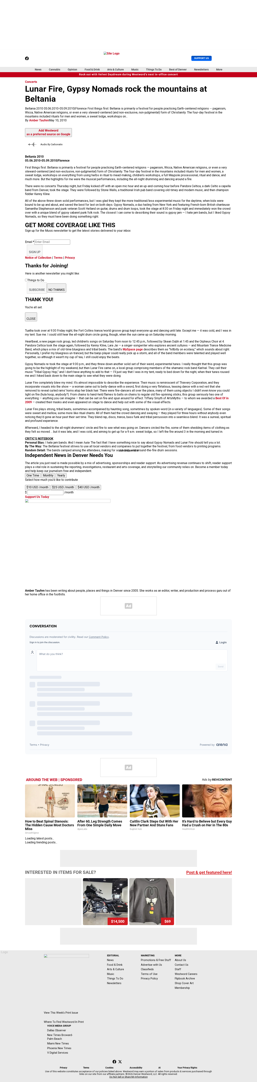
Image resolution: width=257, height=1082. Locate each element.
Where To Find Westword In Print (64, 1021)
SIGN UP (34, 252)
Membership (182, 987)
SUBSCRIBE (37, 290)
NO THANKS (56, 290)
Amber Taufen (39, 120)
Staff (178, 969)
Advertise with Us (151, 964)
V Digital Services (57, 1052)
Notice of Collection (38, 257)
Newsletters (201, 69)
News (38, 69)
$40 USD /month (89, 487)
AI (159, 1067)
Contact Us (181, 964)
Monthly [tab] (48, 475)
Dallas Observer (56, 1030)
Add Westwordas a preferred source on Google (48, 132)
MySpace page (133, 349)
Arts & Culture (115, 69)
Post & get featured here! (209, 872)
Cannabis (54, 69)
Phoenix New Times (59, 1048)
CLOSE (31, 319)
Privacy (70, 257)
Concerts (31, 82)
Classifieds (147, 969)
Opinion (72, 69)
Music (134, 69)
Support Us (201, 58)
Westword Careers (186, 973)
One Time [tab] (33, 475)
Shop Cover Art (184, 983)
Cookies (109, 1067)
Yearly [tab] (61, 475)
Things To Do (154, 69)
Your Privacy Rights (187, 1067)
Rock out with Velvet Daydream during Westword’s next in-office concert (128, 74)
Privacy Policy (149, 978)
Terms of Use (149, 973)
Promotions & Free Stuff (156, 960)
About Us (180, 960)
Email (29, 242)
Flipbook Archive (185, 978)
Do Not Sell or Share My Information (128, 1077)
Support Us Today (37, 497)
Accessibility (136, 1067)
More (219, 69)
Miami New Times (58, 1043)
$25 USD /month (63, 487)
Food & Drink (92, 69)
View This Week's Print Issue (61, 1012)
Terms (58, 257)
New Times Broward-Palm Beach (60, 1037)
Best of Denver (178, 69)
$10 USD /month (37, 487)
